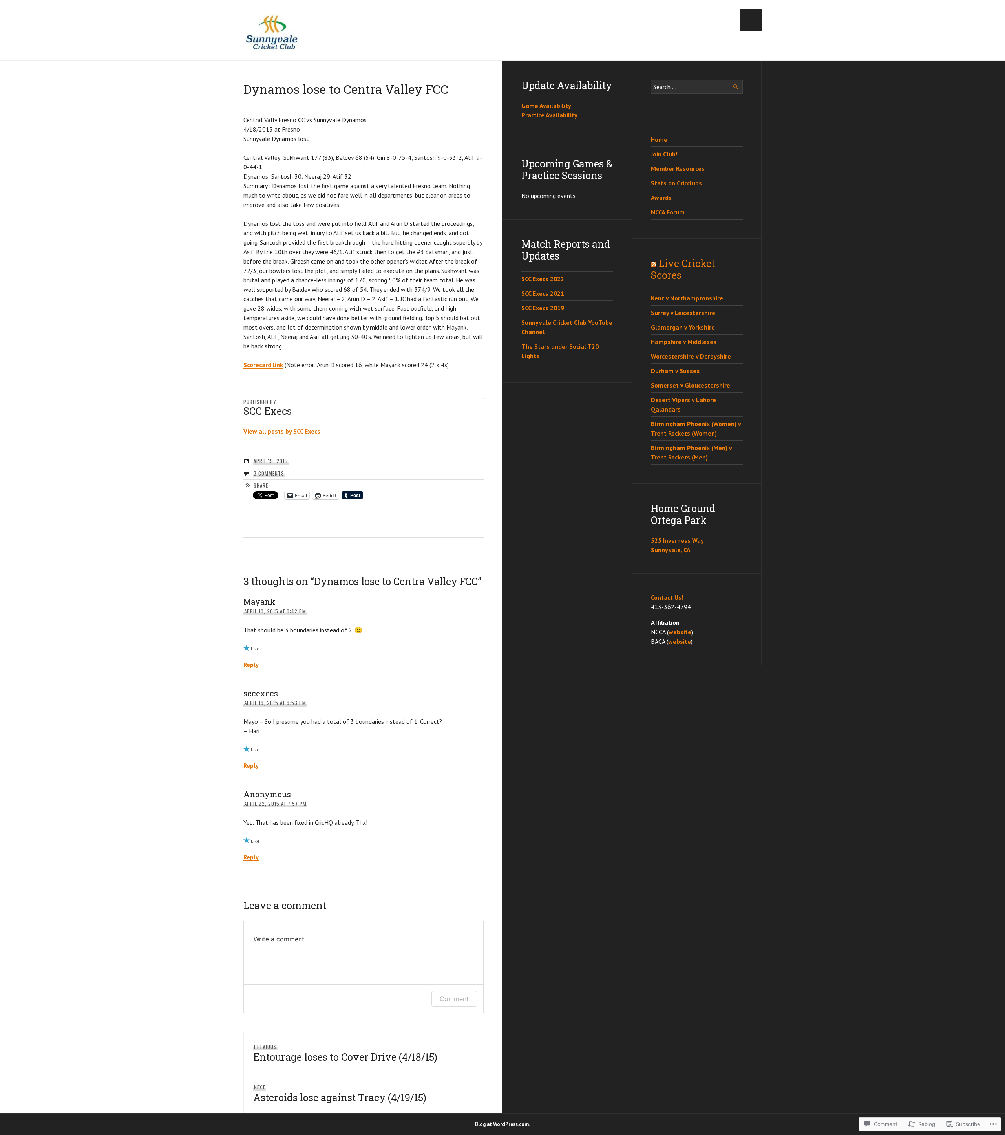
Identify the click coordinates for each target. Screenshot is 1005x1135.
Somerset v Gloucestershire (690, 385)
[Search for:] (697, 87)
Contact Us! (667, 597)
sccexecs (260, 693)
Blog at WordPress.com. (502, 1124)
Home (659, 139)
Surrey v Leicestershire (683, 313)
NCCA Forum (668, 212)
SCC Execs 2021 (542, 293)
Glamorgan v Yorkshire (683, 327)
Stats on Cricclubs (676, 183)
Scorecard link (263, 365)
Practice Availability (549, 115)
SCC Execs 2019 (542, 308)
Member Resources (678, 168)
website (680, 632)
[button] (751, 20)
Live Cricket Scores (683, 269)
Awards (661, 197)
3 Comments (269, 473)
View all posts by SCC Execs (281, 431)
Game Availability (546, 106)
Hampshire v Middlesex (683, 342)
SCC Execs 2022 (542, 279)
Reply (251, 664)
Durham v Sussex (675, 371)
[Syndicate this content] (653, 263)
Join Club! (664, 154)
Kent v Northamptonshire (687, 298)
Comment (454, 999)
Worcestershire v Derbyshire (691, 356)
